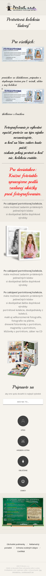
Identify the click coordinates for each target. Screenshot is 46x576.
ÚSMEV (23, 490)
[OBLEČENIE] (23, 461)
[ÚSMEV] (23, 481)
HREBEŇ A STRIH (23, 450)
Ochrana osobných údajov (27, 548)
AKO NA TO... (23, 402)
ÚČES (23, 430)
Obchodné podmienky (16, 544)
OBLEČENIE (23, 470)
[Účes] (23, 421)
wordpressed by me (28, 572)
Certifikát (21, 551)
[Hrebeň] (23, 441)
